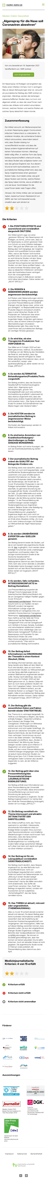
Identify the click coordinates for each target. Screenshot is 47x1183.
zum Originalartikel (22, 74)
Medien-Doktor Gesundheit (15, 16)
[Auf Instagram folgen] (26, 1175)
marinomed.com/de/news (19, 601)
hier (15, 547)
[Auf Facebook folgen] (20, 1175)
